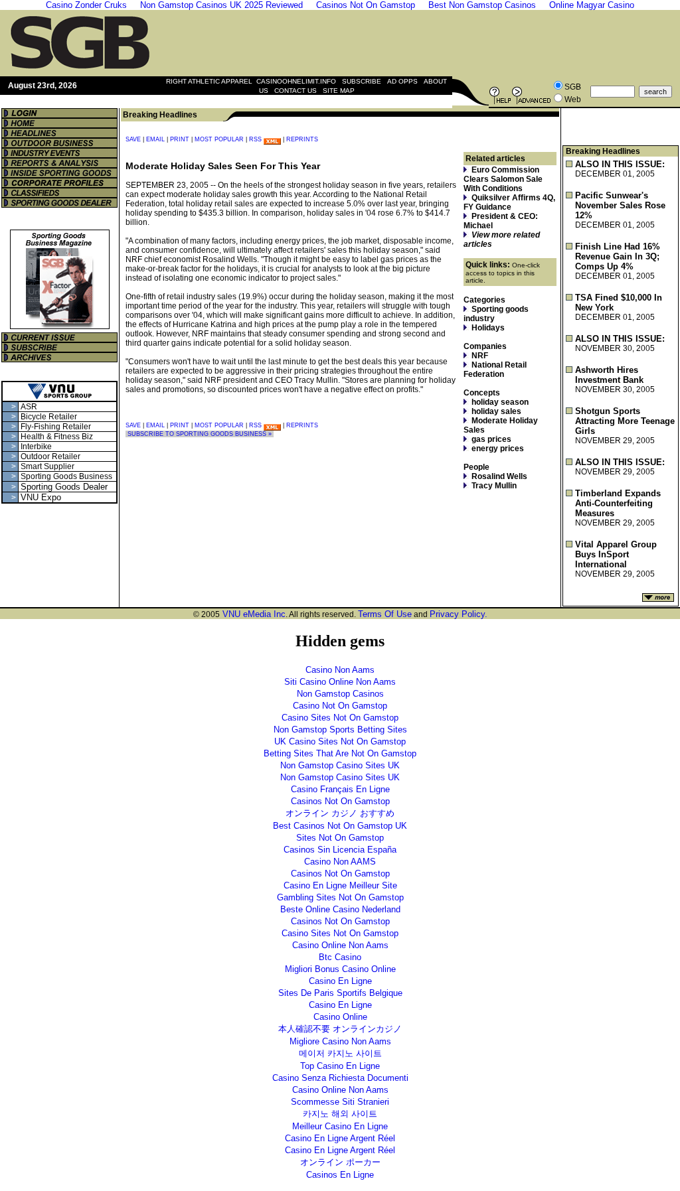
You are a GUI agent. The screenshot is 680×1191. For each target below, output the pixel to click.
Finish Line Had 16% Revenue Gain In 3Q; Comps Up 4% (617, 256)
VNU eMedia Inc (253, 614)
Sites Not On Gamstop (340, 838)
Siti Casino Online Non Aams (340, 682)
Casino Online (340, 1017)
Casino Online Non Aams (340, 945)
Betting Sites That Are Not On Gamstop (340, 753)
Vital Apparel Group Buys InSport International (616, 554)
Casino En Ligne (340, 981)
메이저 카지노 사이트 (340, 1053)
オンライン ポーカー (340, 1162)
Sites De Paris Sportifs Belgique (340, 993)
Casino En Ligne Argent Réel (340, 1138)
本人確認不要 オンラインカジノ (340, 1029)
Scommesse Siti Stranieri (340, 1102)
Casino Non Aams (340, 670)
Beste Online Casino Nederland (340, 909)
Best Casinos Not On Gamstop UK (340, 826)
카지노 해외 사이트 (340, 1114)
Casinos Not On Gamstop (340, 801)
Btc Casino (340, 957)
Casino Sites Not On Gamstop (340, 718)
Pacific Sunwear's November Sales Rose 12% (620, 205)
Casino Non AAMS (340, 862)
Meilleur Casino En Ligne (340, 1126)
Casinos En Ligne (340, 1175)
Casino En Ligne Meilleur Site (340, 885)
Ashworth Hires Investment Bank (609, 375)
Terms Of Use (385, 614)
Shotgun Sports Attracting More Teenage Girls (625, 421)
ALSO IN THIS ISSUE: (620, 164)
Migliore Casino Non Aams (340, 1041)
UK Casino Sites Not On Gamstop (340, 741)
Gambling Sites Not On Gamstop (340, 897)
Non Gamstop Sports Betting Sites (340, 730)
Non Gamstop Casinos (340, 694)
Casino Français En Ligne (340, 789)
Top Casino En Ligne (340, 1066)
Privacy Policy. (458, 614)
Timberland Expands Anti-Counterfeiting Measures (618, 503)
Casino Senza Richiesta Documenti (340, 1078)
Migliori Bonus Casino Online (340, 969)
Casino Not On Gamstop (340, 706)
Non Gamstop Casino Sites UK (340, 765)
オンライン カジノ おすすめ (340, 813)
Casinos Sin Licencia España (340, 850)
